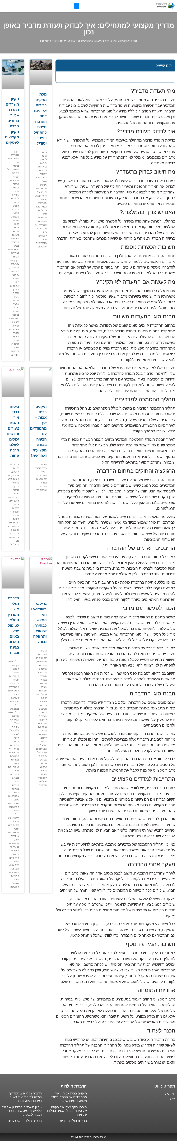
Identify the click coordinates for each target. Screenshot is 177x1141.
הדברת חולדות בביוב (73, 1121)
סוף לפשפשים (128, 40)
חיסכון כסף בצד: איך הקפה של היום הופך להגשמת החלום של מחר (67, 1111)
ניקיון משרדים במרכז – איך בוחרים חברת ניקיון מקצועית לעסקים (12, 120)
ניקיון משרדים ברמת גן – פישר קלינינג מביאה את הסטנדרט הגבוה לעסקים (22, 1111)
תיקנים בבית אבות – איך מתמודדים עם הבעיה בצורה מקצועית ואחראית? (69, 1097)
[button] (76, 6)
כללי (115, 40)
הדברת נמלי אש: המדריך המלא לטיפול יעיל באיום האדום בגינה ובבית (13, 625)
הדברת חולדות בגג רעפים (25, 1121)
